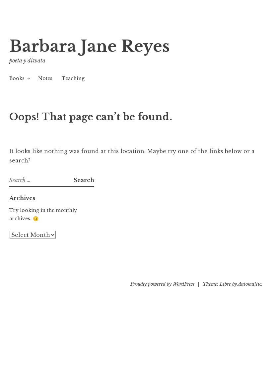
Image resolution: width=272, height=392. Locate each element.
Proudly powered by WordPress (162, 284)
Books (17, 78)
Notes (45, 78)
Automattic (249, 284)
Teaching (73, 78)
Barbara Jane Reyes (89, 46)
